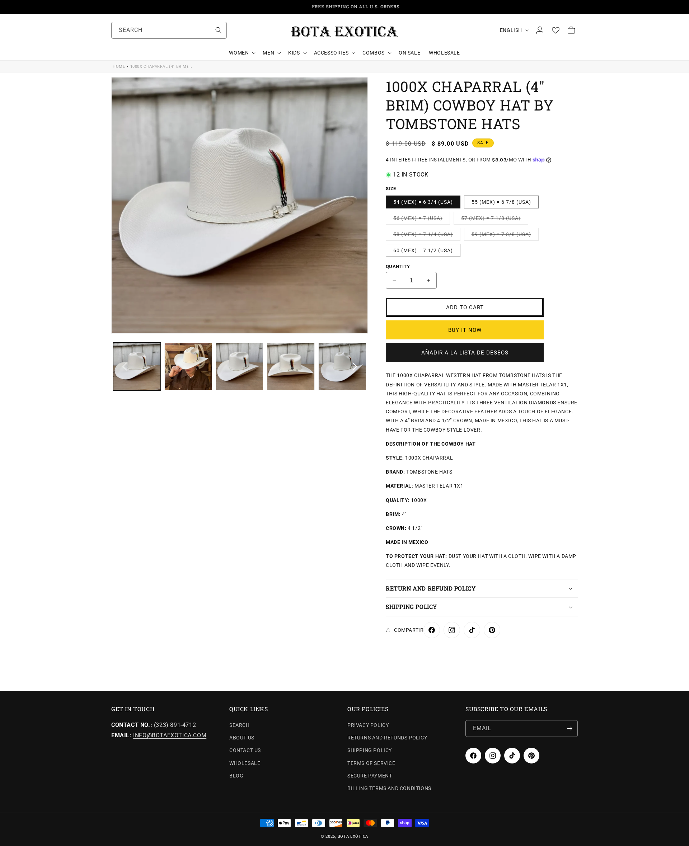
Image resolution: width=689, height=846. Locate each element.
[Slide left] (124, 367)
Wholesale (244, 763)
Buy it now (465, 330)
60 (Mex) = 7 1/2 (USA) (423, 250)
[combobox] (169, 30)
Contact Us (245, 750)
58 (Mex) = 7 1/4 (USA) (426, 236)
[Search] (218, 30)
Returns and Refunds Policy (387, 738)
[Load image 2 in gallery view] (188, 366)
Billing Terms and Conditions (389, 788)
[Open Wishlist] (555, 30)
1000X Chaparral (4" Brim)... (161, 66)
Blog (236, 776)
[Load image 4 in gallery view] (291, 366)
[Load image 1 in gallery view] (137, 366)
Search (239, 725)
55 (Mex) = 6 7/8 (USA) (501, 202)
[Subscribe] (569, 728)
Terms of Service (371, 763)
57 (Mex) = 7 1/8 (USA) (494, 220)
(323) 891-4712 (175, 725)
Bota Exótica (353, 836)
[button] (241, 52)
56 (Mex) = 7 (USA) (421, 220)
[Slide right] (354, 367)
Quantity (398, 266)
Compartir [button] (408, 630)
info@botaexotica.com (169, 735)
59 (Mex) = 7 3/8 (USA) (505, 236)
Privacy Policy (368, 725)
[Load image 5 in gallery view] (342, 366)
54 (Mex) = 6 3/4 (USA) (423, 202)
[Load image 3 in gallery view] (239, 366)
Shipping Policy (369, 750)
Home (119, 66)
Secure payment (369, 776)
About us (241, 738)
